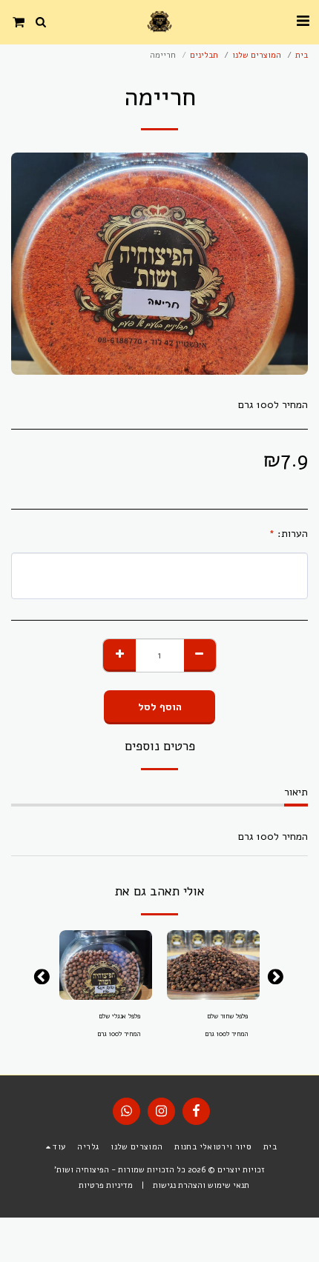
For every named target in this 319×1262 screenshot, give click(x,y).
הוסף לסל (210, 996)
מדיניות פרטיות (106, 1185)
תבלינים (204, 55)
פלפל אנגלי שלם (119, 1016)
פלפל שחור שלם (227, 1016)
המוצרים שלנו (256, 55)
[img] (213, 965)
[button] (302, 21)
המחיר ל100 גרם (226, 1033)
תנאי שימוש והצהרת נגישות (201, 1185)
